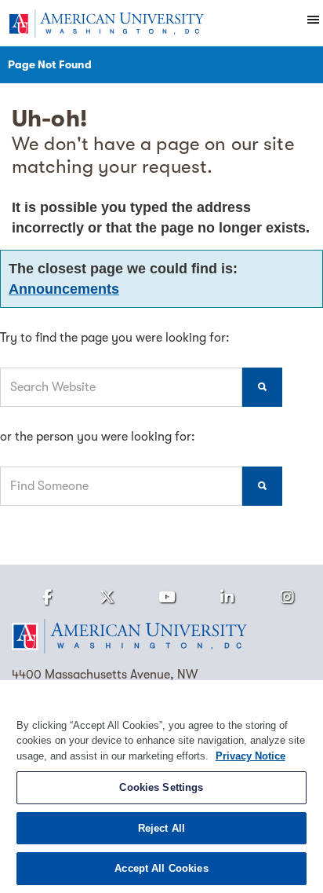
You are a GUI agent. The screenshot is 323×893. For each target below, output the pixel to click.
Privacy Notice (250, 756)
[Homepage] (161, 636)
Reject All (161, 828)
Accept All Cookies (161, 868)
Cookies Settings (161, 787)
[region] (161, 786)
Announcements (64, 289)
